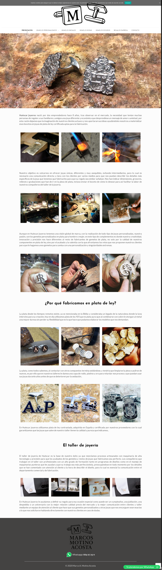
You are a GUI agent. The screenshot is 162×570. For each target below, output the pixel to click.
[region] (81, 70)
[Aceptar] (160, 3)
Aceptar (128, 3)
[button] (1, 70)
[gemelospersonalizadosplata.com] (80, 14)
